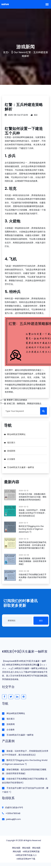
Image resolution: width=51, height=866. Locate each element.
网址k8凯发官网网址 (16, 434)
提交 (41, 620)
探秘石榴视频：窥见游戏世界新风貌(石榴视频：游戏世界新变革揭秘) (32, 561)
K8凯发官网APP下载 (26, 858)
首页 (5, 52)
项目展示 (11, 442)
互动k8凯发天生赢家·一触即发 (20, 467)
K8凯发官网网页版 (31, 851)
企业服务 (11, 459)
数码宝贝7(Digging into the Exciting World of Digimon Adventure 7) (31, 529)
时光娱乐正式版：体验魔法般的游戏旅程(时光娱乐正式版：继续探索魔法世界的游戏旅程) (32, 497)
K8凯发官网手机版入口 (26, 855)
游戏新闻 (11, 450)
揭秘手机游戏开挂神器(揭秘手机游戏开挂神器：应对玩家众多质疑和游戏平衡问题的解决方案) (32, 545)
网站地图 (16, 847)
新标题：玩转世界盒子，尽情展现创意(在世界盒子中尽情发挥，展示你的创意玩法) (32, 513)
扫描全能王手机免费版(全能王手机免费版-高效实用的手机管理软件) (33, 577)
